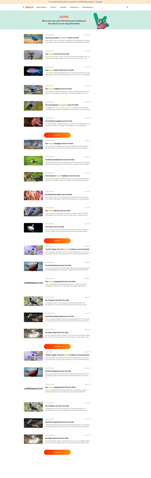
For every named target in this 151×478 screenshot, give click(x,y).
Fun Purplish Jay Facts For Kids (57, 300)
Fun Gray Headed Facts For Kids (62, 38)
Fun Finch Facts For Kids (57, 54)
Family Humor (74, 7)
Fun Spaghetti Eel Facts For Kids (60, 281)
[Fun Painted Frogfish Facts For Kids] (33, 122)
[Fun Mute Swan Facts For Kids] (33, 333)
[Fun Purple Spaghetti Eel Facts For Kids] (33, 282)
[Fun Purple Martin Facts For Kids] (33, 211)
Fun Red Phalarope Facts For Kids (58, 265)
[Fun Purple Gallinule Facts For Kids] (33, 89)
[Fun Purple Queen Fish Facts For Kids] (33, 71)
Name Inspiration (87, 7)
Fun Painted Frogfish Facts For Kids (58, 121)
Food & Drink (48, 246)
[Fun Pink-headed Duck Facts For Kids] (33, 317)
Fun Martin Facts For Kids (57, 211)
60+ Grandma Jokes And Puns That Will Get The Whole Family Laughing (71, 2)
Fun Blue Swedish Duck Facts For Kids (59, 160)
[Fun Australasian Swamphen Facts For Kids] (33, 106)
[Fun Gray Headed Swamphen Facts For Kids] (33, 38)
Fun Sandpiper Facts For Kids (59, 143)
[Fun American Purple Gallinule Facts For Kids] (33, 176)
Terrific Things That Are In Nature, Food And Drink (67, 249)
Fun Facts (53, 7)
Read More (99, 2)
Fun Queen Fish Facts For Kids (59, 70)
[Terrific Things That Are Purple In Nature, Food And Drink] (33, 250)
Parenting (63, 7)
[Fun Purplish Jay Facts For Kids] (33, 301)
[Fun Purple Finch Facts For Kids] (33, 55)
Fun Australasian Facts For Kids (61, 105)
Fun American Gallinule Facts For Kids (62, 176)
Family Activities (41, 7)
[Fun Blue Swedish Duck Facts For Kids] (33, 160)
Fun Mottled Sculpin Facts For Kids (58, 194)
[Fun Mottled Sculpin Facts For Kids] (33, 195)
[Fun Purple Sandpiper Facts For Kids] (33, 144)
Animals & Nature (49, 34)
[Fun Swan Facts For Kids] (33, 227)
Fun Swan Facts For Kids (54, 227)
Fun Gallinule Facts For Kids (58, 89)
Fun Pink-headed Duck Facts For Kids (59, 316)
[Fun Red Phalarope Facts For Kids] (33, 266)
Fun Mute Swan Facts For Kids (56, 332)
